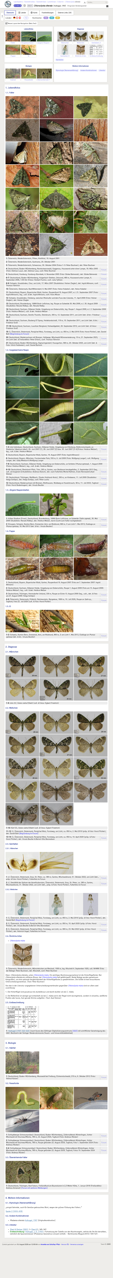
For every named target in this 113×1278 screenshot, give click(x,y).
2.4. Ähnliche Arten (14, 936)
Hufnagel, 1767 (31, 1220)
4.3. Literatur (11, 1225)
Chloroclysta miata (17, 941)
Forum (103, 270)
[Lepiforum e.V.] (7, 4)
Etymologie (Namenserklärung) (67, 70)
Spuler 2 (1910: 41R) (14, 1211)
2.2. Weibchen (12, 708)
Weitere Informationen (80, 66)
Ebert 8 (34, 1229)
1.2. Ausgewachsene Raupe (17, 350)
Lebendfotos (28, 29)
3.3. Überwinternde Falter (16, 1157)
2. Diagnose (11, 647)
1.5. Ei (8, 606)
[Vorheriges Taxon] (15, 5)
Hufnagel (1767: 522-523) (19, 1031)
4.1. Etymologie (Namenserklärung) (21, 1203)
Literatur (102, 70)
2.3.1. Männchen (12, 848)
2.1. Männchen (12, 652)
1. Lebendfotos (13, 88)
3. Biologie (11, 1043)
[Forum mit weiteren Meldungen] (34, 1188)
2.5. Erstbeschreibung (15, 1002)
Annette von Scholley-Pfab (50, 1244)
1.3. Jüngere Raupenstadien (17, 490)
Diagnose (80, 29)
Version (65, 1244)
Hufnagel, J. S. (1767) (34, 1232)
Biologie (29, 66)
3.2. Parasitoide (12, 1083)
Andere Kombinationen (88, 70)
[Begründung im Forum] (19, 334)
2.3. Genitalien (12, 844)
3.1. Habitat (11, 1048)
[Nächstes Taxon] (20, 5)
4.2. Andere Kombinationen (17, 1216)
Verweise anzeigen (76, 1244)
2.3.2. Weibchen (12, 889)
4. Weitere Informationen (18, 1198)
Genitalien (59, 60)
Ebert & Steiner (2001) (19, 1229)
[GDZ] (75, 1031)
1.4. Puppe (10, 531)
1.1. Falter (10, 93)
